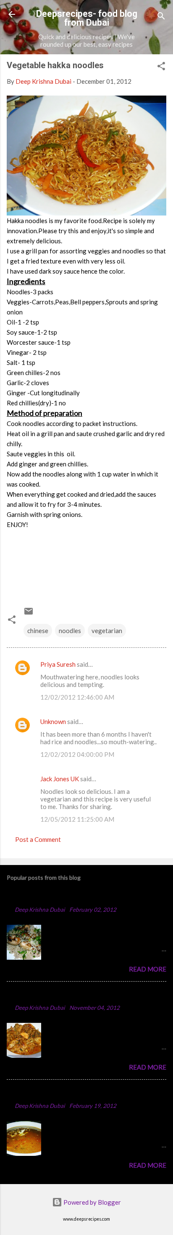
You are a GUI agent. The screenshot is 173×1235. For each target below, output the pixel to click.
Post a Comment (38, 839)
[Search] (161, 17)
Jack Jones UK (59, 779)
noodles (70, 630)
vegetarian (107, 630)
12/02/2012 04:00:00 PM (77, 754)
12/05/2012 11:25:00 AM (77, 819)
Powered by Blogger (91, 1202)
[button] (161, 67)
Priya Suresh (58, 664)
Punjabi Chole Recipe (43, 1093)
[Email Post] (29, 614)
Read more (147, 969)
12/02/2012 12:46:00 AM (77, 697)
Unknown (53, 721)
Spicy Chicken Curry (41, 994)
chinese (37, 630)
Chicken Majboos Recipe (49, 896)
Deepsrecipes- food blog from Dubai (86, 18)
